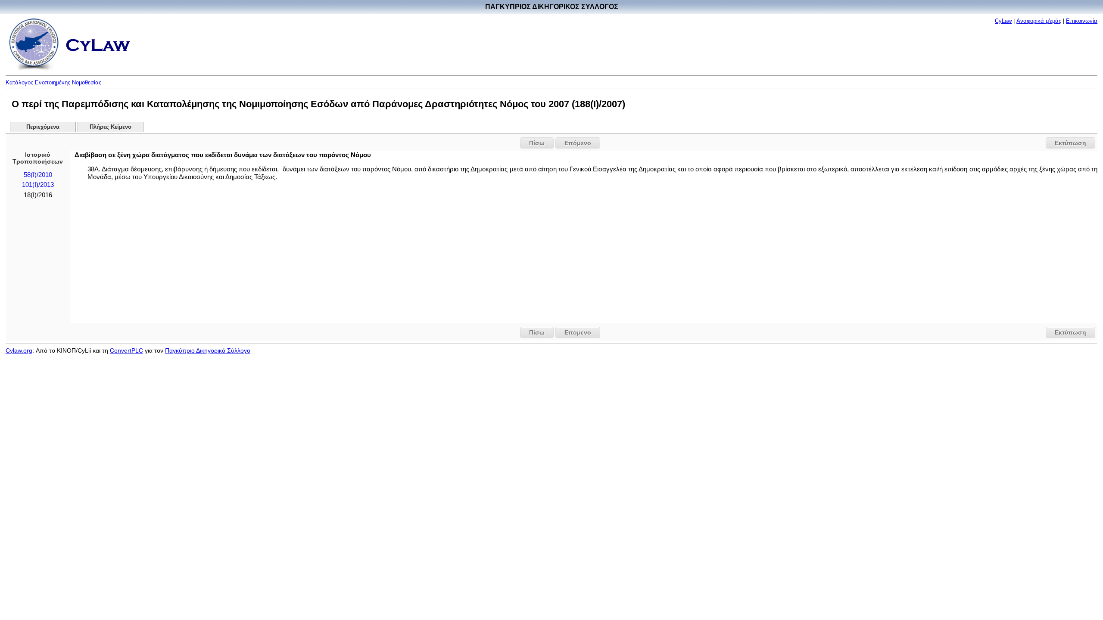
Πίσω (537, 143)
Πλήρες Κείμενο (110, 127)
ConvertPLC (126, 350)
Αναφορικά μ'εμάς (1038, 21)
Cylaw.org (19, 350)
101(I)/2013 (38, 184)
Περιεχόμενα (42, 127)
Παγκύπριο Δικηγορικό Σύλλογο (207, 350)
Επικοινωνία (1081, 21)
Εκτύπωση (1070, 143)
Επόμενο (577, 143)
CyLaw (1003, 21)
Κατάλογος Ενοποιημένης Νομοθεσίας (53, 82)
